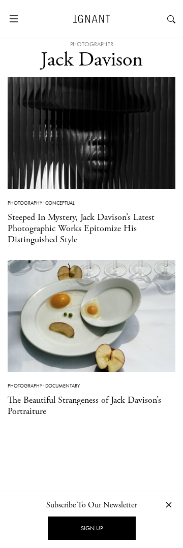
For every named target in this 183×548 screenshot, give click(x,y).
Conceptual (60, 203)
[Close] (169, 504)
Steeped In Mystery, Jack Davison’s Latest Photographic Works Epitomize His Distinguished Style (81, 228)
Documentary (62, 385)
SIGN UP (92, 528)
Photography (25, 203)
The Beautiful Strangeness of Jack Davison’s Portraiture (84, 405)
